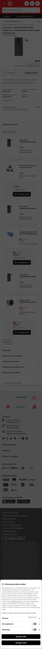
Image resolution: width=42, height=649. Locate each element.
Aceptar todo (21, 636)
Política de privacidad (7, 613)
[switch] (34, 624)
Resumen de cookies (30, 613)
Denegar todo (21, 643)
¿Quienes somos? (19, 613)
